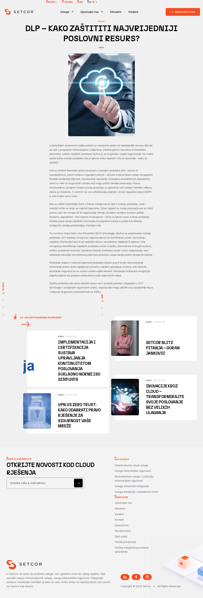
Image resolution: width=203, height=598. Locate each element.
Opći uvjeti (121, 536)
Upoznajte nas (89, 11)
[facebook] (3, 307)
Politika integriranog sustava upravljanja (131, 549)
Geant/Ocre (122, 525)
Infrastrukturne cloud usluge (131, 465)
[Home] (19, 12)
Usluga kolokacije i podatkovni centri (136, 491)
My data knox (123, 530)
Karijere (133, 11)
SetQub (80, 2)
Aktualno (115, 11)
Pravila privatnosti (125, 542)
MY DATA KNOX (67, 2)
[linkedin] (3, 300)
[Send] (78, 483)
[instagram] (3, 315)
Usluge (64, 11)
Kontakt (119, 519)
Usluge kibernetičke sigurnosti (133, 470)
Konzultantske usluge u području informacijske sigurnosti (134, 478)
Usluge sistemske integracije (132, 486)
